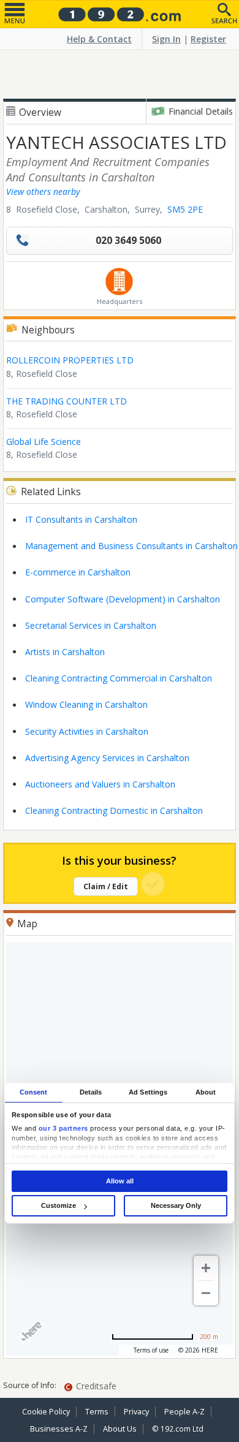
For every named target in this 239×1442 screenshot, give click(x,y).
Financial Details (201, 111)
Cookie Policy (46, 1411)
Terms (96, 1411)
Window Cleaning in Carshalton (86, 704)
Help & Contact (99, 39)
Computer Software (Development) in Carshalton (122, 599)
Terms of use (151, 1350)
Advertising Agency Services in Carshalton (107, 758)
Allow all (120, 1181)
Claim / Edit (105, 886)
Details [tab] (91, 1092)
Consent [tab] (34, 1092)
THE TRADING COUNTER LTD (66, 401)
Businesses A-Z (59, 1429)
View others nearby (43, 191)
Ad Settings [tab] (148, 1092)
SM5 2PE (185, 209)
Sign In (166, 39)
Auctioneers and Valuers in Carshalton (100, 784)
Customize (58, 1205)
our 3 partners (63, 1128)
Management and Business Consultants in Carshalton (131, 546)
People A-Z (184, 1411)
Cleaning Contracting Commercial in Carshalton (118, 678)
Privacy (136, 1411)
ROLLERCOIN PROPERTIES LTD (70, 360)
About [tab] (205, 1092)
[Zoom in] (206, 1268)
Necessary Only (176, 1205)
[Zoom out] (206, 1293)
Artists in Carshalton (65, 652)
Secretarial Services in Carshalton (90, 625)
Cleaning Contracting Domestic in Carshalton (114, 810)
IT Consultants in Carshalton (81, 519)
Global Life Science (43, 441)
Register (208, 39)
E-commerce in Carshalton (78, 572)
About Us (120, 1429)
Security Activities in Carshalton (86, 731)
